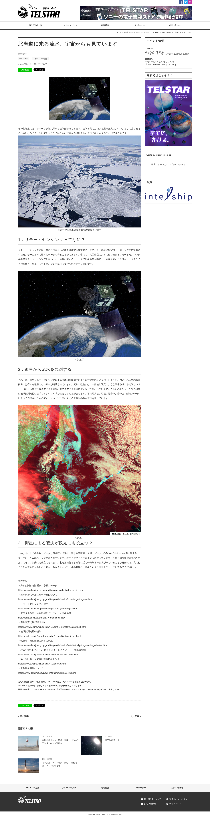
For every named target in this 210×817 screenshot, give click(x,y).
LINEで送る (25, 70)
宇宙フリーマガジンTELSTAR (136, 32)
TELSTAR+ (154, 32)
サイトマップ (175, 803)
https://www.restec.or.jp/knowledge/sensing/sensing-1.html (47, 608)
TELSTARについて (152, 799)
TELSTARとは (35, 25)
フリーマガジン (70, 25)
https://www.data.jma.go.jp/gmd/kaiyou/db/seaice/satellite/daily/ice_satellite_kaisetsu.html (62, 645)
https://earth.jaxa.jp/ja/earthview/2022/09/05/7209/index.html (48, 654)
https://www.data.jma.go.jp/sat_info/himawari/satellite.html (47, 673)
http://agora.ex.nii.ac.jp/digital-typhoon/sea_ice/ (41, 617)
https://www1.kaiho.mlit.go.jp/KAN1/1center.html (42, 663)
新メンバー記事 (41, 59)
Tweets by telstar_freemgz (158, 155)
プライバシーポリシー (179, 799)
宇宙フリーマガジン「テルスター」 (168, 164)
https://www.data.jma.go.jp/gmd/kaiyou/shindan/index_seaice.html (51, 590)
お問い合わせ (174, 25)
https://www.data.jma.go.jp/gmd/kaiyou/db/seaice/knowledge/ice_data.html (55, 599)
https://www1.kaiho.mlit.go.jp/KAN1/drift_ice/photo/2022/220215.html (52, 627)
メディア (120, 32)
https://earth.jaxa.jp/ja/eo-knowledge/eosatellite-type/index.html (49, 636)
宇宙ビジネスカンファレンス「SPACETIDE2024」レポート (161, 63)
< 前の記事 (23, 716)
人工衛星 (24, 64)
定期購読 (105, 25)
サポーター (140, 25)
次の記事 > (136, 716)
